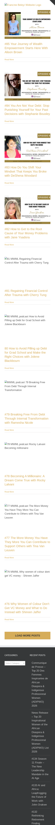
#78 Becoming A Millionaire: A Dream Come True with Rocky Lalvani (25, 480)
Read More (9, 60)
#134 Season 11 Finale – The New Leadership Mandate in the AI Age (40, 768)
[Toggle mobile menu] (49, 4)
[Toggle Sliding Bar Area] (52, 2)
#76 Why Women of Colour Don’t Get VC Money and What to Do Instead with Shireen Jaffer (27, 608)
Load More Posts (27, 635)
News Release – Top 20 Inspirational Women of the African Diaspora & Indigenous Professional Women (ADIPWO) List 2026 (40, 732)
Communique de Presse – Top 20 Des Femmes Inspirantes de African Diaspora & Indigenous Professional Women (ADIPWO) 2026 (40, 684)
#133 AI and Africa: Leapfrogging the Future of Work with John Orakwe (39, 795)
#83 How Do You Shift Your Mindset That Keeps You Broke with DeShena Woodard (26, 171)
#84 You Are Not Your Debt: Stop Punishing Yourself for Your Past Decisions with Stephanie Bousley (27, 110)
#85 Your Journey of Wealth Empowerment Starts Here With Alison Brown (26, 48)
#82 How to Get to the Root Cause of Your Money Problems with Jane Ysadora (26, 233)
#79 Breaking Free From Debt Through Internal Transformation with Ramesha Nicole (26, 418)
